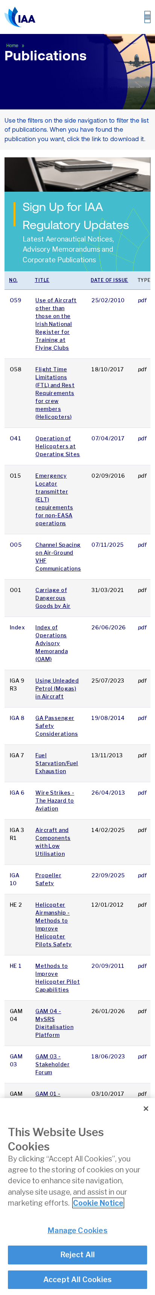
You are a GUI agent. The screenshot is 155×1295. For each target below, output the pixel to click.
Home (13, 45)
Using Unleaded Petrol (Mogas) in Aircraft (57, 688)
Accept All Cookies (77, 1279)
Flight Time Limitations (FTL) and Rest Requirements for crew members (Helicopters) (54, 393)
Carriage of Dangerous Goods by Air (52, 598)
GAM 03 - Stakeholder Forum (52, 1064)
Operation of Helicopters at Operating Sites (57, 446)
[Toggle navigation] (147, 17)
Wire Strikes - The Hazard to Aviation (54, 800)
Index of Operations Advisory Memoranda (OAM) (51, 643)
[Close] (146, 1108)
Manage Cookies (77, 1230)
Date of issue (109, 280)
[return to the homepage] (20, 17)
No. (13, 280)
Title (42, 280)
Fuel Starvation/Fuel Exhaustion (56, 763)
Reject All (77, 1254)
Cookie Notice (98, 1202)
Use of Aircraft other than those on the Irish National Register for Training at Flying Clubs (56, 324)
